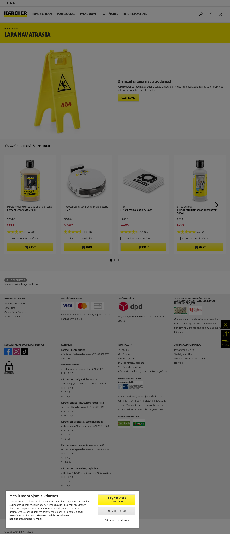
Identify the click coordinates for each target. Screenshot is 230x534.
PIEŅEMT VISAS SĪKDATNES (117, 500)
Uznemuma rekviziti (30, 519)
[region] (72, 509)
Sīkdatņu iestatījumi (117, 520)
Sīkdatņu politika (46, 515)
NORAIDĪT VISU (117, 511)
